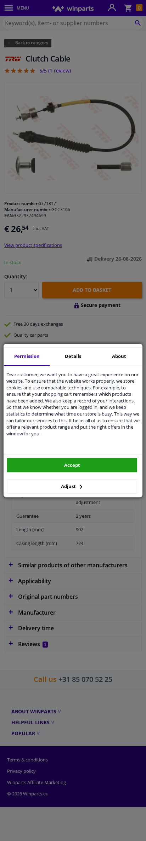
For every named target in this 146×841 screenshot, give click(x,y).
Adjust (69, 486)
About (119, 356)
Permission (27, 356)
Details (73, 356)
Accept (72, 465)
